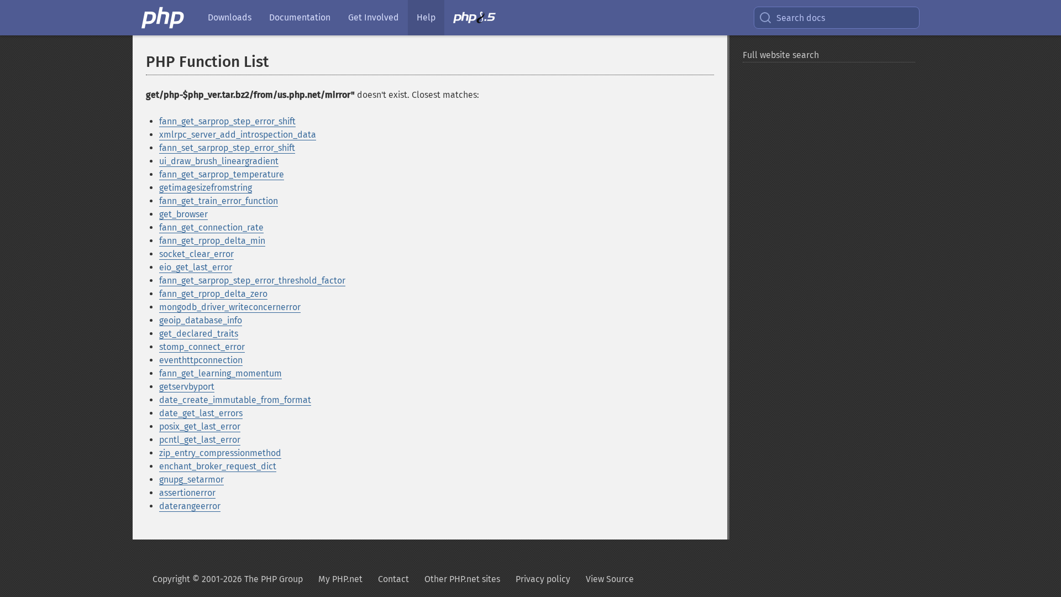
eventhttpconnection (201, 360)
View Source (610, 579)
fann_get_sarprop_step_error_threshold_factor (252, 280)
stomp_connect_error (202, 347)
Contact (393, 579)
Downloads (229, 17)
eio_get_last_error (195, 267)
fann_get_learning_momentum (220, 373)
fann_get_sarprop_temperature (221, 174)
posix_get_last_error (199, 426)
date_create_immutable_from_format (235, 400)
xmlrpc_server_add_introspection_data (237, 134)
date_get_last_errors (201, 413)
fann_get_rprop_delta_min (212, 240)
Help (426, 17)
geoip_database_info (200, 320)
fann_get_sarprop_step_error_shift (227, 121)
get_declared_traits (198, 333)
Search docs (800, 18)
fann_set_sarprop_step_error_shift (227, 148)
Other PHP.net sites (462, 579)
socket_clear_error (196, 254)
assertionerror (187, 493)
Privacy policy (543, 579)
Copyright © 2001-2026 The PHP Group (228, 579)
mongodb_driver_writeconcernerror (230, 307)
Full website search (781, 55)
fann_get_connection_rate (211, 227)
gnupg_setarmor (191, 479)
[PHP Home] (163, 17)
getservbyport (186, 386)
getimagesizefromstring (205, 187)
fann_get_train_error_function (218, 201)
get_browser (183, 214)
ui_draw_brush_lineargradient (219, 161)
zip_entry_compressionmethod (220, 453)
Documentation (299, 17)
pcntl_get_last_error (199, 439)
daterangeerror (189, 506)
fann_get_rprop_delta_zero (213, 294)
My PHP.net (340, 579)
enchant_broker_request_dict (217, 466)
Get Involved (373, 17)
